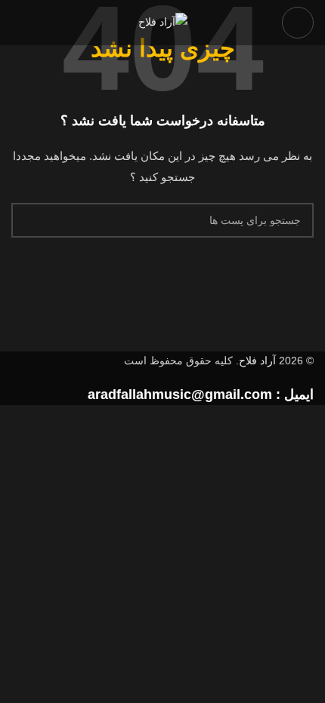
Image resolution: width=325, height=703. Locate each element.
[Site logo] (162, 22)
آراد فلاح (257, 361)
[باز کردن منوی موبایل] (297, 23)
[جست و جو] (28, 220)
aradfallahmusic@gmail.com (180, 394)
